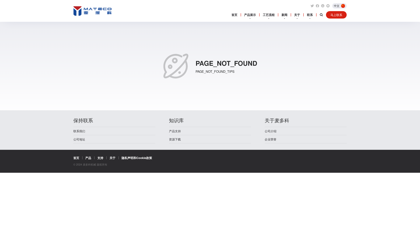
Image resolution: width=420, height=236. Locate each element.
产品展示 (250, 14)
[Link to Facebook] (317, 6)
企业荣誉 (270, 139)
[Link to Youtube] (328, 6)
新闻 (284, 14)
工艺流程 (269, 14)
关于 (297, 14)
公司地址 (79, 139)
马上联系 (336, 15)
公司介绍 (270, 131)
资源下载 (175, 139)
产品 (88, 158)
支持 (100, 158)
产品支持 (175, 131)
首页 (234, 14)
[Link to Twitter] (312, 6)
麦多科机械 (92, 18)
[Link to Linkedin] (322, 6)
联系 (310, 14)
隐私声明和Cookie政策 (137, 158)
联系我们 (79, 131)
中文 (336, 6)
